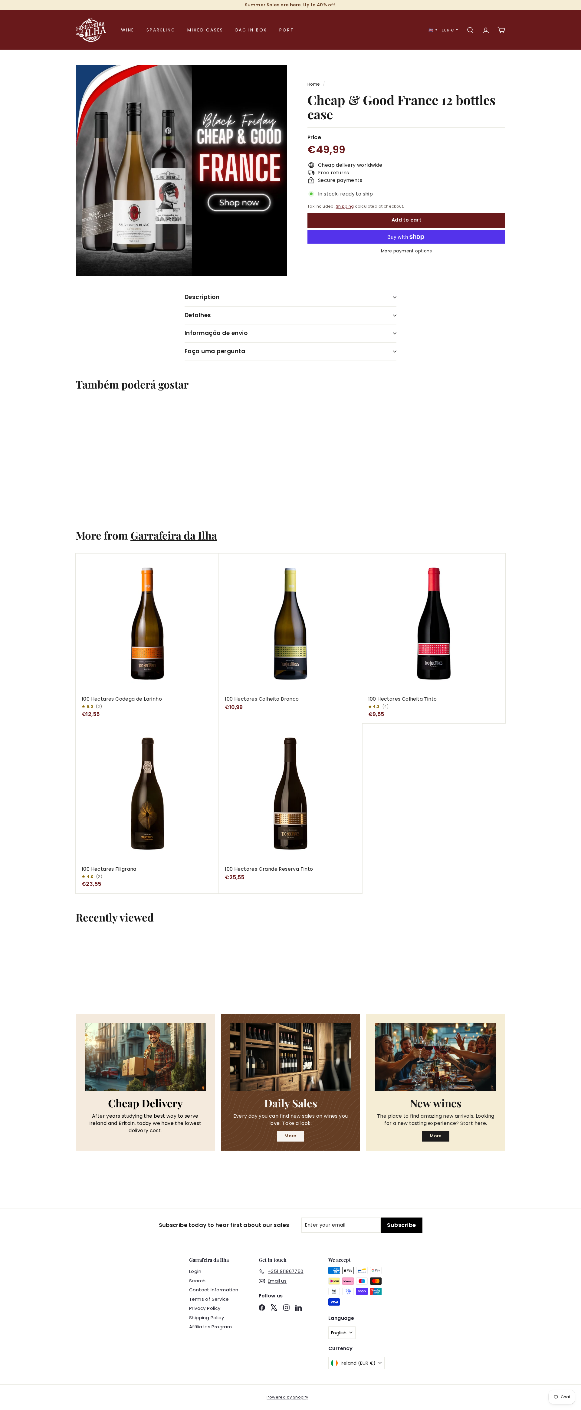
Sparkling (160, 30)
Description (202, 297)
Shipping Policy (206, 1317)
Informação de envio (216, 333)
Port (286, 30)
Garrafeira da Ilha (173, 535)
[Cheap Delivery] (145, 1057)
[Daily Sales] (290, 1057)
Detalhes (198, 315)
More (290, 1136)
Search (197, 1280)
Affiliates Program (210, 1326)
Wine (127, 30)
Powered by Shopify (287, 1397)
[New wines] (435, 1057)
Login (195, 1271)
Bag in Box (251, 30)
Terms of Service (209, 1299)
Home (313, 84)
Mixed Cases (205, 30)
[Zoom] (181, 170)
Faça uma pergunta (215, 351)
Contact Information (213, 1290)
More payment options (406, 251)
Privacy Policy (205, 1308)
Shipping (345, 206)
